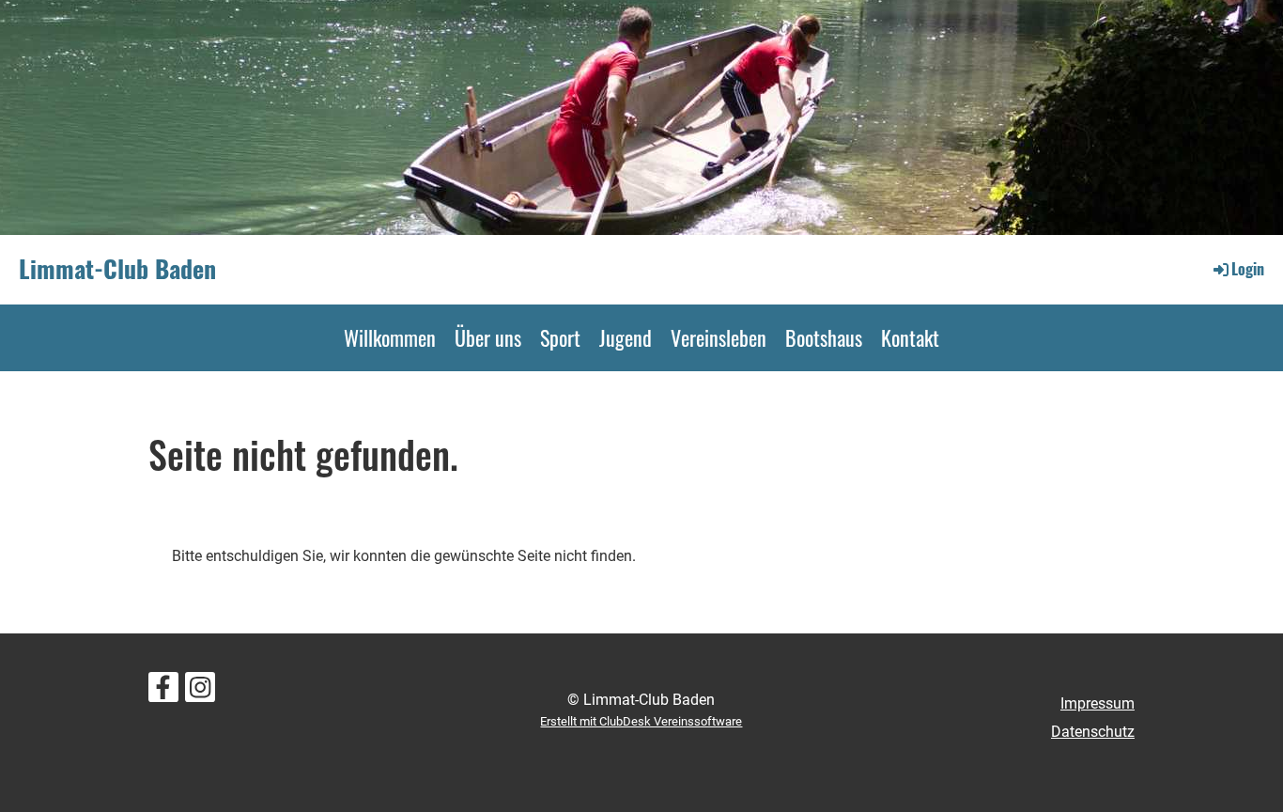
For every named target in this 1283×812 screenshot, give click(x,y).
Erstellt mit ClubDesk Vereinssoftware (641, 721)
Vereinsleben (718, 337)
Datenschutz (1093, 732)
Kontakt (910, 337)
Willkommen (390, 337)
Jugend (625, 337)
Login (1247, 269)
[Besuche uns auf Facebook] (163, 692)
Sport (560, 337)
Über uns (488, 337)
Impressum (1097, 703)
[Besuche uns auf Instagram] (200, 692)
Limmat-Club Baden (117, 269)
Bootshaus (823, 337)
